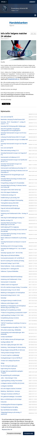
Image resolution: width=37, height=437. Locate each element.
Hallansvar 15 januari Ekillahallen (9, 271)
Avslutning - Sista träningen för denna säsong (13, 347)
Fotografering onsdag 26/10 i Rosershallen (12, 183)
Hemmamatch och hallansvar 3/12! (10, 157)
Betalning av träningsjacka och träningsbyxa (13, 292)
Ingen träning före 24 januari (8, 368)
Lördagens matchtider (7, 386)
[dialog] (18, 426)
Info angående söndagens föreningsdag (12, 200)
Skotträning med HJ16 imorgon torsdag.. (12, 246)
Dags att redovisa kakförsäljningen (10, 208)
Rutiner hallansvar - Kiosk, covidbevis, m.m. (12, 266)
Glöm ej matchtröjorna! (7, 320)
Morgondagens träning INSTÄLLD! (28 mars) (13, 350)
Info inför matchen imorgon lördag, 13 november (14, 287)
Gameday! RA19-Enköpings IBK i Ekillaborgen (13, 126)
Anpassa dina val (7, 429)
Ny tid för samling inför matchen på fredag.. (13, 260)
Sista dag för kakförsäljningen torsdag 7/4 (12, 217)
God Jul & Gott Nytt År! (7, 117)
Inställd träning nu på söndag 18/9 (10, 197)
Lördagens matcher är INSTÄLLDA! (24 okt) (12, 383)
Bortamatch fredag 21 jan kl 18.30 (10, 263)
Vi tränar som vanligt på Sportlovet (10, 360)
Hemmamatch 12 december (8, 282)
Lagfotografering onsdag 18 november (11, 380)
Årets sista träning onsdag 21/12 (10, 150)
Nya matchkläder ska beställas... (9, 410)
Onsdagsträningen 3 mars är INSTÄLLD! (11, 358)
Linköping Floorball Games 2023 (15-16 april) (13, 137)
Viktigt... (3, 363)
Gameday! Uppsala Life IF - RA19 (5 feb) (12, 252)
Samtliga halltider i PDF (7, 342)
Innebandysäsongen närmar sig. (9, 205)
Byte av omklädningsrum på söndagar (11, 399)
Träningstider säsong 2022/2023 (9, 203)
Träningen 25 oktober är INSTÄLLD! (10, 394)
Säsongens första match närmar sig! (11, 189)
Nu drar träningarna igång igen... (9, 366)
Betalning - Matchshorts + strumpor (10, 391)
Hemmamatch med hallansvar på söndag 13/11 (14, 168)
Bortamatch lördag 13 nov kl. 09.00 (10, 290)
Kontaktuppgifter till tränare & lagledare (11, 404)
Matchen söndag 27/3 (7, 220)
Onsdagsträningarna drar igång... (10, 407)
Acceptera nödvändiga (14, 433)
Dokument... (4, 402)
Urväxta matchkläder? (7, 336)
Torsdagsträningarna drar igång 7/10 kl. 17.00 (13, 327)
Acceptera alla (28, 433)
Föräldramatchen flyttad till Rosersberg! (11, 276)
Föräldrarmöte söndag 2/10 (8, 195)
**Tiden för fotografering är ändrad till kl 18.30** (14, 312)
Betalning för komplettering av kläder (11, 310)
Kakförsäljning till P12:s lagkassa (10, 227)
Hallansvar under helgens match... (10, 303)
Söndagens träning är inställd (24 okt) (11, 300)
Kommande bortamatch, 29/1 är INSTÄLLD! (12, 258)
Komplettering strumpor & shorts (10, 318)
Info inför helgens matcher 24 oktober (11, 388)
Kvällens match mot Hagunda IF (9, 284)
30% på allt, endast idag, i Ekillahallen (11, 330)
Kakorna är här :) (5, 211)
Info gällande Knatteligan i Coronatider (11, 396)
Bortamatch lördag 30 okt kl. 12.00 (10, 295)
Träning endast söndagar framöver (10, 352)
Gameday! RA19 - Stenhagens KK (10, 268)
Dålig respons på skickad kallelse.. (10, 255)
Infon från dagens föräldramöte (9, 192)
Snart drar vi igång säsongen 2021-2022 (11, 344)
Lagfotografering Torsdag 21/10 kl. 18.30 (12, 315)
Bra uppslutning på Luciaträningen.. (10, 375)
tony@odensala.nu (13, 79)
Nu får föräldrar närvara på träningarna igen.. (13, 339)
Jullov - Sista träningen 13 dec (9, 378)
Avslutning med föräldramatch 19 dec (11, 279)
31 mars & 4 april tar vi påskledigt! (10, 355)
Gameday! (3, 298)
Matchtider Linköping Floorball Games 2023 (13, 119)
